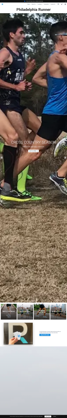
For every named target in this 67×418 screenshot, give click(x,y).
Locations (40, 4)
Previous (2, 158)
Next (65, 158)
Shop (28, 4)
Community (46, 4)
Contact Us (53, 4)
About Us (33, 4)
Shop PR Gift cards (45, 334)
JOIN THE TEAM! (32, 153)
